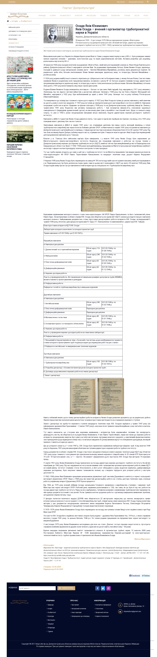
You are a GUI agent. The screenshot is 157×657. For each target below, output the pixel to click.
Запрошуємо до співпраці (81, 616)
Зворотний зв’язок (101, 612)
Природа (51, 605)
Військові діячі (14, 27)
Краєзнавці (13, 39)
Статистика (99, 609)
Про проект (121, 2)
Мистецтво (51, 620)
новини (13, 587)
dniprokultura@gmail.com (132, 611)
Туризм (50, 631)
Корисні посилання (102, 616)
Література (51, 628)
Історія (50, 609)
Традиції (51, 624)
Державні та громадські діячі (20, 31)
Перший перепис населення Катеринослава (15, 147)
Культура (51, 616)
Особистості (14, 43)
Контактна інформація (103, 605)
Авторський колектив (136, 2)
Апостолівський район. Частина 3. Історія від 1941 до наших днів (19, 78)
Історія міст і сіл (15, 35)
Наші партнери (76, 612)
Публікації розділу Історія (19, 51)
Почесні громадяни (16, 47)
